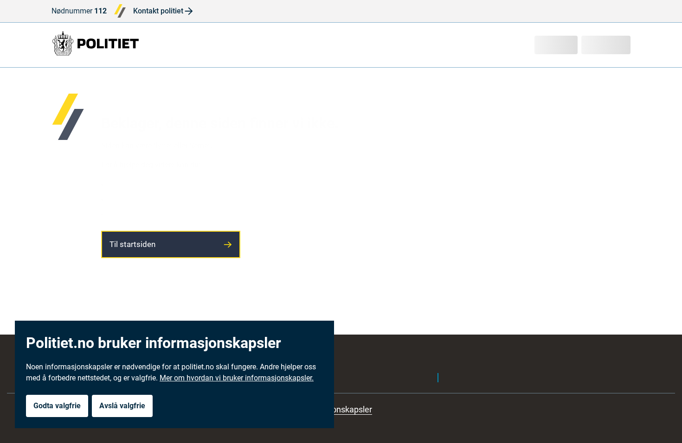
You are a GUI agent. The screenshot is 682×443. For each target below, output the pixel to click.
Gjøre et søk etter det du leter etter (161, 199)
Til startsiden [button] (132, 244)
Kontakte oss (128, 213)
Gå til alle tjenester (137, 184)
